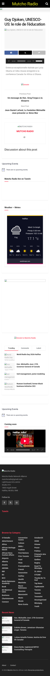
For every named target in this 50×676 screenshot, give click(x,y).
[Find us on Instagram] (16, 502)
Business (5, 595)
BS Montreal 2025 (7, 591)
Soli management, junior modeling (31, 374)
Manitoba (22, 583)
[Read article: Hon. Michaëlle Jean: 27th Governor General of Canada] (7, 620)
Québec (37, 560)
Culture (21, 543)
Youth (36, 606)
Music (20, 598)
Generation (22, 573)
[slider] (39, 60)
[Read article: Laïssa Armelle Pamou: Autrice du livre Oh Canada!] (7, 639)
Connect (5, 602)
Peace (36, 548)
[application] (25, 61)
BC (3, 575)
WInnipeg (38, 603)
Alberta (5, 562)
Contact (13, 665)
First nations (23, 553)
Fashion (21, 550)
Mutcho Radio (25, 4)
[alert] (25, 169)
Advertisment (7, 541)
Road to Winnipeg (38, 567)
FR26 (20, 563)
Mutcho (10, 670)
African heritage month (8, 549)
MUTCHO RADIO (25, 131)
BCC (3, 578)
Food (20, 560)
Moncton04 (22, 594)
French (21, 569)
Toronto (37, 590)
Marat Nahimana (22, 587)
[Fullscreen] (42, 450)
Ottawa (37, 544)
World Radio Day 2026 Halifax (29, 354)
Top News (38, 583)
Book (4, 587)
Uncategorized (40, 600)
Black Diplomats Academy (8, 582)
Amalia (5, 565)
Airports (5, 558)
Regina (37, 563)
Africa (4, 544)
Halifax (21, 576)
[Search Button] (47, 4)
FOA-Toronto (23, 556)
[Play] (9, 61)
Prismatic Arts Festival (40, 555)
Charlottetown (8, 598)
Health (21, 579)
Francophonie (23, 566)
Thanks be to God (39, 579)
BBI (3, 571)
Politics (37, 551)
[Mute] (33, 61)
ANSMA (5, 568)
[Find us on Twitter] (10, 502)
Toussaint (38, 596)
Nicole (20, 601)
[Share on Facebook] (11, 53)
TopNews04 (39, 587)
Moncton (21, 591)
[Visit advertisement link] (25, 10)
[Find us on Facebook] (4, 502)
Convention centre (23, 539)
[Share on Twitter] (25, 53)
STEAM (37, 575)
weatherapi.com (25, 261)
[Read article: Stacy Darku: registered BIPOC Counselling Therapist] (7, 649)
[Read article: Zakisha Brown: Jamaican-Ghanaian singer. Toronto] (7, 630)
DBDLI (20, 546)
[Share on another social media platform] (39, 53)
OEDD (36, 541)
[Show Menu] (3, 4)
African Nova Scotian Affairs (8, 554)
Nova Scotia (23, 604)
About (4, 665)
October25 (38, 538)
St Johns (38, 571)
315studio (6, 538)
